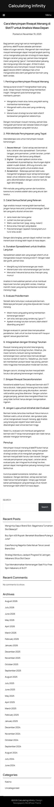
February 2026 (12, 639)
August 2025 (11, 676)
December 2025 (12, 651)
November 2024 (12, 733)
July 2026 (9, 607)
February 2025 (12, 714)
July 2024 (9, 758)
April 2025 (10, 702)
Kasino (8, 781)
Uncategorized (12, 788)
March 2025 (10, 708)
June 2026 (10, 613)
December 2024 (12, 727)
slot (38, 419)
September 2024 (13, 746)
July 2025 (9, 683)
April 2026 (10, 626)
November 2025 (12, 657)
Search (7, 499)
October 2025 (11, 664)
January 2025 (11, 721)
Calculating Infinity (27, 5)
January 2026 (11, 645)
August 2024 (11, 752)
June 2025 (10, 689)
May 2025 (9, 695)
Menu (48, 14)
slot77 (6, 69)
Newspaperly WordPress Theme (27, 803)
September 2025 (13, 670)
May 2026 (9, 620)
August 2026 (11, 601)
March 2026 (10, 632)
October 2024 (11, 740)
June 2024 (10, 765)
